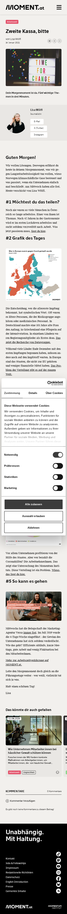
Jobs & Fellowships (16, 863)
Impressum (12, 867)
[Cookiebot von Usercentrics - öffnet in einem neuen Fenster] (48, 383)
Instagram (39, 134)
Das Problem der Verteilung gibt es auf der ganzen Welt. (33, 370)
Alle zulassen (33, 504)
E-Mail (37, 121)
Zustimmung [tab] (12, 392)
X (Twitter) (38, 128)
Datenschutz (13, 877)
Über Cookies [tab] (54, 392)
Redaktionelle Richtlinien (19, 872)
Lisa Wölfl (36, 110)
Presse (9, 886)
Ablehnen (34, 527)
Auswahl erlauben (33, 516)
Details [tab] (33, 392)
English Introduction (17, 881)
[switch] (58, 466)
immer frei (29, 632)
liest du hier (38, 231)
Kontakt (10, 858)
